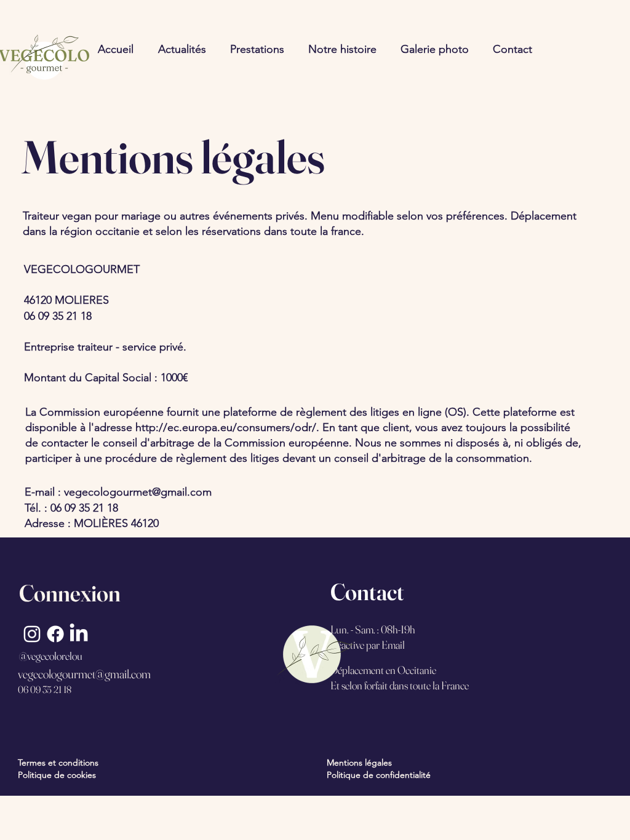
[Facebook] (55, 634)
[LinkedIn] (79, 634)
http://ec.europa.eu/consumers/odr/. (227, 427)
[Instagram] (32, 634)
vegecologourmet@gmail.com (138, 492)
